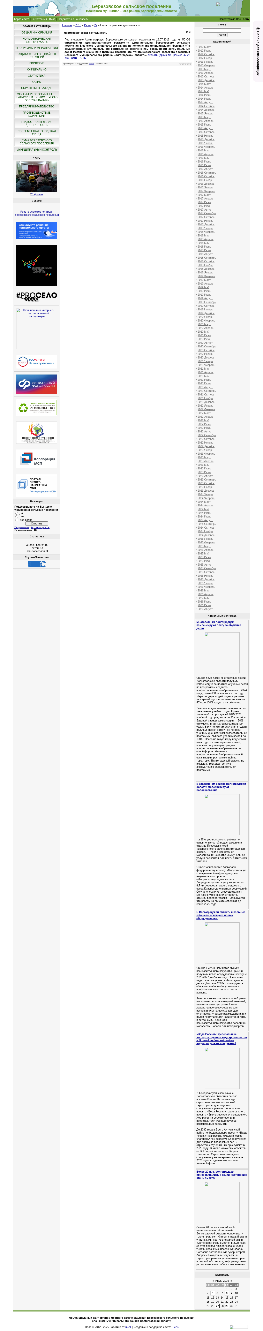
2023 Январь (205, 450)
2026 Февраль (206, 586)
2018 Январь (205, 228)
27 (95, 25)
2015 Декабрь (206, 139)
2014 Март (204, 83)
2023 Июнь (204, 468)
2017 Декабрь (206, 224)
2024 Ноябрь (205, 531)
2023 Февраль (206, 453)
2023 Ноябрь (205, 487)
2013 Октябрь (206, 76)
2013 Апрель (205, 72)
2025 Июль (204, 560)
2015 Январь (205, 113)
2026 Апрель (205, 594)
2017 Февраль (206, 191)
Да (21, 513)
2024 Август (205, 520)
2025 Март (204, 546)
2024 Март (204, 501)
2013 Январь (205, 61)
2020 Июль (204, 339)
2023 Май (203, 464)
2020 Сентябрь (207, 346)
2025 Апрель (205, 549)
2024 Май (203, 509)
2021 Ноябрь (205, 398)
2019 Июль (204, 294)
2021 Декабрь (206, 401)
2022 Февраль (206, 409)
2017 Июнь (204, 202)
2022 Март (204, 413)
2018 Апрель (205, 239)
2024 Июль (204, 516)
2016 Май (203, 157)
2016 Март (204, 150)
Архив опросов (40, 527)
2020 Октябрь (206, 350)
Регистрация (39, 19)
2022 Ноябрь (205, 442)
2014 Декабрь (206, 109)
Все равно (26, 519)
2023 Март (204, 457)
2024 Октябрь (206, 527)
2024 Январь (205, 494)
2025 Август (205, 564)
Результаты (21, 527)
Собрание (37, 194)
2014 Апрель (205, 87)
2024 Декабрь (206, 535)
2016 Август (205, 169)
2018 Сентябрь (207, 257)
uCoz (128, 1327)
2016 (78, 25)
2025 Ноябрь (205, 575)
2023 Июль (204, 472)
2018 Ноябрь (205, 265)
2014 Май (203, 91)
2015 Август (205, 128)
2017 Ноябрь (205, 220)
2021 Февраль (206, 364)
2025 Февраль (206, 542)
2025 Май (203, 553)
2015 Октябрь (206, 132)
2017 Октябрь (206, 217)
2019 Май (203, 287)
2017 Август (205, 209)
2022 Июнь (204, 424)
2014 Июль (204, 98)
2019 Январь (205, 272)
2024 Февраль (206, 498)
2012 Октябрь (206, 54)
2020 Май (203, 331)
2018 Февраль (206, 231)
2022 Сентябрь (207, 435)
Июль (87, 25)
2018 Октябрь (206, 261)
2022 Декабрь (206, 446)
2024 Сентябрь (207, 523)
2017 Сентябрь (207, 213)
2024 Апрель (205, 505)
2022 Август (205, 431)
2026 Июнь (204, 601)
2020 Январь (205, 316)
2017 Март (204, 194)
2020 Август (205, 342)
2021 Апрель (205, 372)
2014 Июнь (204, 95)
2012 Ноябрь (205, 58)
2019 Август (205, 298)
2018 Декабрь (206, 268)
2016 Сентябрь (207, 172)
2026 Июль (204, 605)
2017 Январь (205, 187)
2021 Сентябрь (207, 390)
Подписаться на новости (73, 19)
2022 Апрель (205, 416)
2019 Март (204, 279)
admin (91, 64)
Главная (67, 25)
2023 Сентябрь (207, 479)
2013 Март (204, 69)
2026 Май (203, 597)
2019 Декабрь (206, 313)
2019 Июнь (204, 291)
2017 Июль (204, 205)
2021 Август (205, 387)
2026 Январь (205, 583)
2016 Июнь (204, 161)
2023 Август (205, 475)
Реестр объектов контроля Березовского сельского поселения (37, 213)
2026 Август (205, 609)
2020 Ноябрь (205, 353)
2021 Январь (205, 361)
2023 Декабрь (206, 490)
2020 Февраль (206, 320)
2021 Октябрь (206, 394)
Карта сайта (21, 19)
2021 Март (204, 368)
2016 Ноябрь (205, 180)
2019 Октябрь (206, 305)
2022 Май (203, 420)
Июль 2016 (222, 1280)
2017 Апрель (205, 198)
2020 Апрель (205, 328)
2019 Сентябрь (207, 302)
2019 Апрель (205, 283)
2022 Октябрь (206, 438)
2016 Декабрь (206, 183)
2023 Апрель (205, 461)
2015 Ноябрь (205, 135)
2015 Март (204, 117)
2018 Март (204, 235)
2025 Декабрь (206, 579)
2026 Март (204, 590)
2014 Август (205, 102)
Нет (22, 516)
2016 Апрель (205, 154)
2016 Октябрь (206, 176)
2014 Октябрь (206, 106)
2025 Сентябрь (207, 568)
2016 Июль (204, 165)
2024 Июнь (204, 512)
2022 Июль (204, 427)
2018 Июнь (204, 246)
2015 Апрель (205, 120)
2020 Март (204, 324)
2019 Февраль (206, 276)
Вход (52, 19)
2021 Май (203, 376)
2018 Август (205, 254)
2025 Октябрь (206, 572)
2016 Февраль (206, 146)
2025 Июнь (204, 557)
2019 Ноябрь (205, 309)
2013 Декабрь (206, 80)
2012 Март (204, 46)
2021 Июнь (204, 379)
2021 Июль (204, 383)
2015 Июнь (204, 124)
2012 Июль (204, 50)
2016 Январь (205, 143)
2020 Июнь (204, 335)
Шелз (175, 1327)
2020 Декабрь (206, 357)
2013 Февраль (206, 65)
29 (226, 1306)
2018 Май (203, 242)
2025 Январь (205, 538)
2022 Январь (205, 405)
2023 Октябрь (206, 483)
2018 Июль (204, 250)
